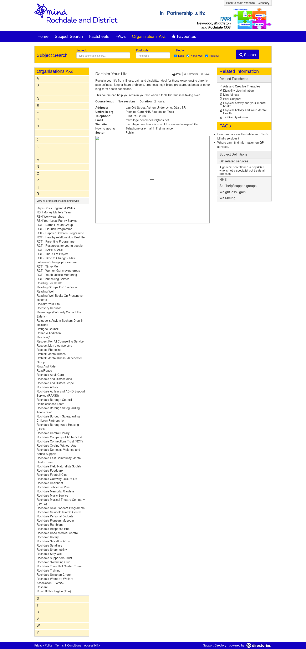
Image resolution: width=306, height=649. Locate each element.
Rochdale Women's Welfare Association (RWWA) (55, 581)
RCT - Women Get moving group (58, 270)
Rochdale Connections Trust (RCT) (60, 441)
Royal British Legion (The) (54, 591)
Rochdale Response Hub (53, 529)
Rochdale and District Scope (55, 383)
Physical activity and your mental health (244, 104)
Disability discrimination (238, 90)
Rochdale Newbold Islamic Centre (59, 512)
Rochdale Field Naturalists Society (59, 466)
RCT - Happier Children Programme (60, 233)
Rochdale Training (49, 570)
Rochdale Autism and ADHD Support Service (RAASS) (61, 393)
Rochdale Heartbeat (50, 483)
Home (43, 36)
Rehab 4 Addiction (49, 333)
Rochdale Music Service (52, 495)
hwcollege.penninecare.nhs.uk (162, 124)
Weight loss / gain (232, 192)
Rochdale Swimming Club (53, 562)
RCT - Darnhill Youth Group (55, 225)
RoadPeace (44, 370)
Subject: (81, 50)
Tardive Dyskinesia (235, 117)
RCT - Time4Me (47, 266)
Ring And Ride (46, 366)
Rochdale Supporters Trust (54, 558)
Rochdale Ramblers (50, 524)
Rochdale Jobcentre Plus (53, 487)
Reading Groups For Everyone (57, 287)
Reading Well (45, 291)
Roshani (42, 587)
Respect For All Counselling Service (60, 341)
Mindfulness (231, 94)
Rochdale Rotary (48, 537)
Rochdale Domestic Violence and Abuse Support (58, 451)
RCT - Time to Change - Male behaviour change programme (57, 260)
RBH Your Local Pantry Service (57, 220)
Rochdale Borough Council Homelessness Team (54, 401)
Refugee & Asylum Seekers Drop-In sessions (60, 322)
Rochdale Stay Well (49, 554)
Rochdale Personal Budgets (55, 516)
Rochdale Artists (47, 387)
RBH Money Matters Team (54, 212)
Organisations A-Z (148, 36)
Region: (181, 50)
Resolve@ (43, 337)
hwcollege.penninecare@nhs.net (147, 120)
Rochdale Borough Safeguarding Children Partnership (58, 418)
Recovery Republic (49, 308)
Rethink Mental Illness (51, 354)
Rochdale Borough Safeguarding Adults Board (58, 410)
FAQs (121, 36)
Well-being (227, 198)
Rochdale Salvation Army (53, 541)
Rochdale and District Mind (54, 379)
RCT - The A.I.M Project (52, 254)
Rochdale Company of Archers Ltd (59, 437)
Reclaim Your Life (48, 304)
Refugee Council (47, 329)
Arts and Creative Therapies (241, 86)
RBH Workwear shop (50, 216)
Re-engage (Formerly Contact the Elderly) (59, 314)
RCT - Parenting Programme (56, 241)
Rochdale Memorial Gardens (56, 491)
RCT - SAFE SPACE (50, 250)
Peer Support (232, 99)
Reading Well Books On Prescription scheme (60, 297)
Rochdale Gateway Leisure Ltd (57, 479)
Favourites (186, 36)
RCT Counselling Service (53, 279)
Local (181, 55)
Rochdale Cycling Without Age (56, 445)
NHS (223, 179)
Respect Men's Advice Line (54, 345)
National (214, 55)
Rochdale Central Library (53, 433)
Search (249, 54)
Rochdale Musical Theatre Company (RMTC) (61, 501)
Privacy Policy (43, 645)
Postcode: (142, 50)
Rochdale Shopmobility (52, 549)
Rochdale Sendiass (49, 545)
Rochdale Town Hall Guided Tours (59, 566)
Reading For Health (49, 283)
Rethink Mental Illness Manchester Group (59, 360)
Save (206, 74)
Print (178, 74)
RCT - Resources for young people (60, 245)
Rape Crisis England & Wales (56, 208)
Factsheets (99, 36)
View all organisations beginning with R (59, 200)
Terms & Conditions (68, 645)
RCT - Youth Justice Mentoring (57, 275)
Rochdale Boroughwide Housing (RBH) (58, 426)
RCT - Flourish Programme (54, 229)
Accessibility (92, 645)
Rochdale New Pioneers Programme (61, 508)
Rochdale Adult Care (50, 374)
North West (197, 55)
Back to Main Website (240, 3)
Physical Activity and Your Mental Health (244, 111)
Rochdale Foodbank (50, 470)
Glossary (263, 3)
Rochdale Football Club (52, 474)
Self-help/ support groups (237, 186)
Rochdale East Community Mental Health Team (59, 460)
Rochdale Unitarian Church (54, 574)
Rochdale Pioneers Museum (55, 520)
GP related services (233, 161)
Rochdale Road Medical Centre (57, 533)
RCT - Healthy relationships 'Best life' (61, 237)
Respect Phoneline (49, 350)
